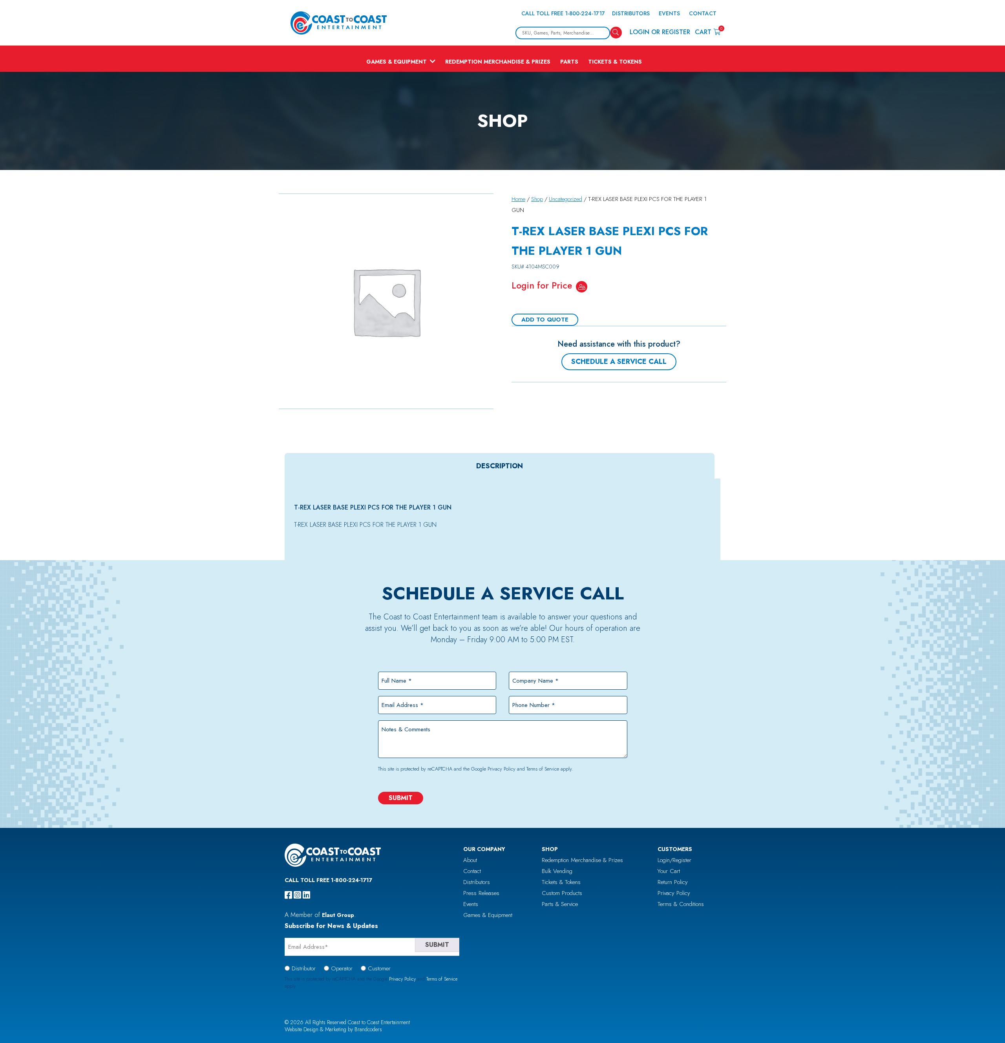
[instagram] (297, 895)
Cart (707, 32)
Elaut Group (338, 915)
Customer (379, 968)
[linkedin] (306, 895)
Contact (702, 13)
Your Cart (669, 871)
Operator (342, 968)
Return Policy (673, 882)
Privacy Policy (501, 769)
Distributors (631, 13)
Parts (569, 62)
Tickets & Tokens (615, 62)
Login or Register (660, 32)
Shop (537, 199)
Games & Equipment (396, 62)
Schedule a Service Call (619, 361)
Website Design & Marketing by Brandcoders (333, 1029)
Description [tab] (499, 466)
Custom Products (562, 893)
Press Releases (481, 893)
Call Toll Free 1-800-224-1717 (563, 13)
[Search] (616, 32)
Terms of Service (542, 769)
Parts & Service (560, 904)
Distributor (304, 968)
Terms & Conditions (681, 904)
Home (518, 199)
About (470, 860)
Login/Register (674, 860)
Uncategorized (565, 199)
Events (669, 13)
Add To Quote (544, 319)
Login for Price (542, 285)
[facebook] (288, 895)
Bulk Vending (557, 871)
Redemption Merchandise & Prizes (497, 62)
